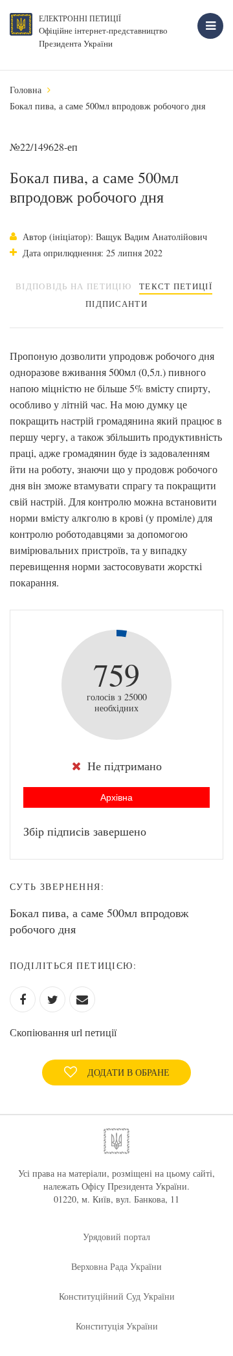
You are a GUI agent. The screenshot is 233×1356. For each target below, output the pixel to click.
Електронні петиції (80, 18)
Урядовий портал (116, 1236)
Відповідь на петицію (73, 286)
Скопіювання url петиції (63, 1032)
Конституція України (117, 1326)
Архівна (116, 797)
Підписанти (116, 303)
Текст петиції (175, 286)
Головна (25, 89)
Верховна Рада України (116, 1266)
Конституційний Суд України (117, 1296)
